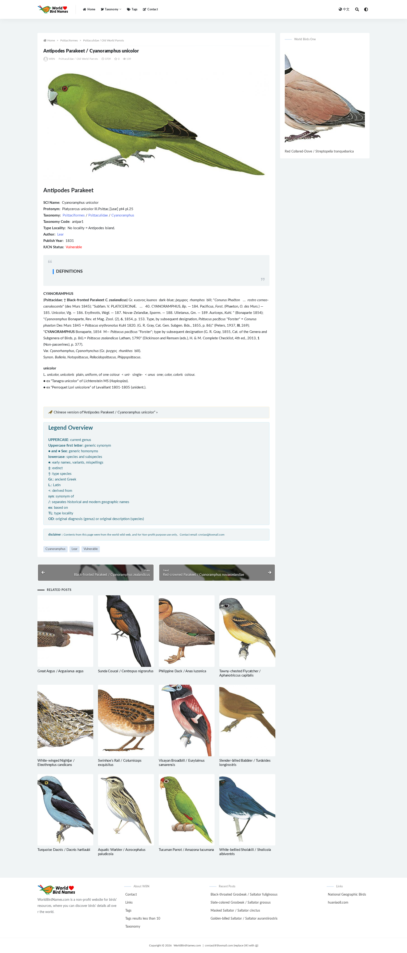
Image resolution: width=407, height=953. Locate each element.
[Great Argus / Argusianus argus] (65, 631)
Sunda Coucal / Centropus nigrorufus (125, 671)
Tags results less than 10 (142, 918)
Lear (60, 234)
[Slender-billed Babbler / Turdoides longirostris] (247, 720)
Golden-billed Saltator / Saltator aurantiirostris (244, 918)
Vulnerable (91, 549)
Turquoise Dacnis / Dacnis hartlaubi (63, 850)
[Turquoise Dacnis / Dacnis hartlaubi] (65, 810)
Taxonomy (132, 926)
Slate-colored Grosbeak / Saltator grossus (241, 902)
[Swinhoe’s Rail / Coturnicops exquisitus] (126, 720)
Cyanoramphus (122, 215)
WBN (52, 59)
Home (91, 9)
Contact (152, 9)
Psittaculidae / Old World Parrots (103, 40)
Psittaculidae (98, 215)
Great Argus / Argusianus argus (60, 671)
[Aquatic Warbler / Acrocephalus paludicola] (126, 810)
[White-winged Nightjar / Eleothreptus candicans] (65, 720)
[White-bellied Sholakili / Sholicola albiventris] (247, 810)
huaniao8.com (338, 902)
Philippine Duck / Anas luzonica (182, 671)
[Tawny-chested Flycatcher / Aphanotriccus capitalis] (247, 631)
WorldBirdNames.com (187, 945)
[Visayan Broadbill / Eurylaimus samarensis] (187, 720)
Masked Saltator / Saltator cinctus (235, 910)
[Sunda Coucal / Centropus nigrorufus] (126, 631)
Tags (134, 9)
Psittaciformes (69, 40)
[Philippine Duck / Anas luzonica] (187, 631)
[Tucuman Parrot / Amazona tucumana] (187, 810)
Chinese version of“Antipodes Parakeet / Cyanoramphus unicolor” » (106, 412)
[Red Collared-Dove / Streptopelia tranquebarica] (325, 97)
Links (129, 902)
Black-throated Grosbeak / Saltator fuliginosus (244, 894)
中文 (346, 9)
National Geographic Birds (347, 894)
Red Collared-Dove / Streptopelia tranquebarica (319, 151)
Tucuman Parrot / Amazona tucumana (186, 850)
